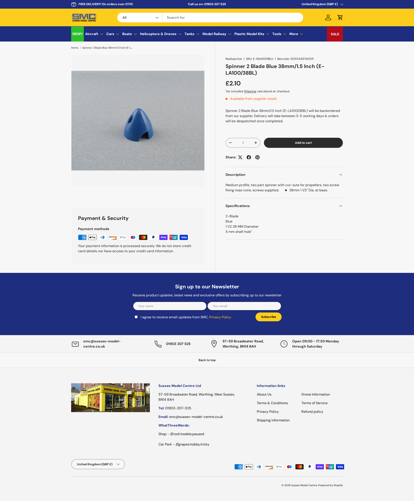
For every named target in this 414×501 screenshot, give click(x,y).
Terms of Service (314, 403)
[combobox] (210, 17)
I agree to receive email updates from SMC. (186, 317)
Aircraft (91, 34)
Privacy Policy (220, 317)
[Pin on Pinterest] (257, 157)
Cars (110, 34)
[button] (340, 17)
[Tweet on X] (240, 157)
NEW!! (77, 34)
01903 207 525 (215, 4)
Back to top (207, 360)
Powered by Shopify (330, 485)
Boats (127, 34)
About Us (264, 394)
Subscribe (268, 317)
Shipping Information (273, 420)
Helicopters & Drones (158, 34)
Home (74, 47)
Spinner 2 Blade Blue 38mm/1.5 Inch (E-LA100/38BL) (108, 47)
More (293, 34)
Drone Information (315, 394)
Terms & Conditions (272, 403)
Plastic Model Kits (249, 34)
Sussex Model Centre (304, 485)
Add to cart (303, 143)
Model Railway (214, 34)
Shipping (250, 91)
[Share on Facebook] (249, 157)
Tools (276, 34)
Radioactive (234, 59)
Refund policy (312, 411)
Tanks (189, 34)
